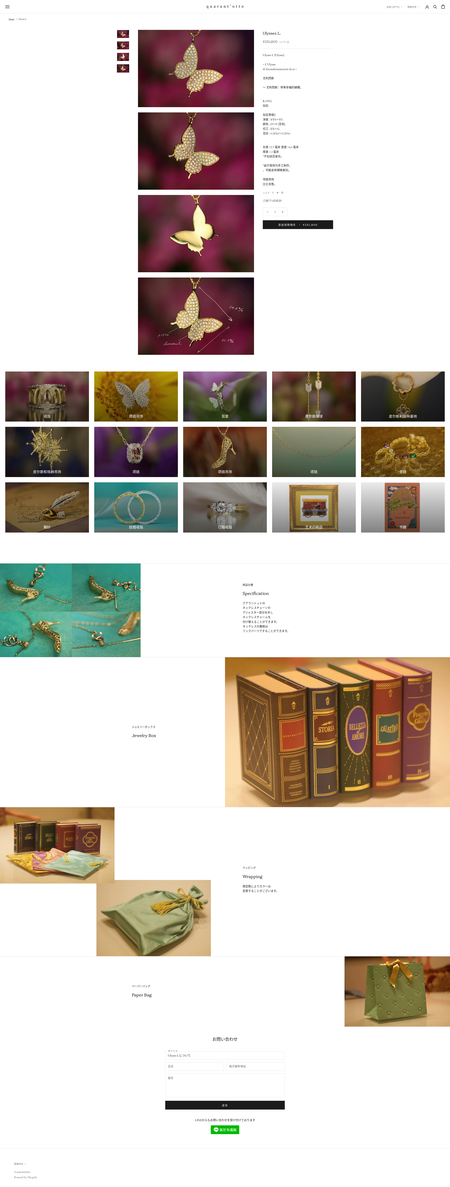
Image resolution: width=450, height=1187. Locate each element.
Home (11, 19)
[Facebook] (273, 193)
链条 (265, 184)
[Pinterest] (282, 193)
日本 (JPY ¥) (393, 6)
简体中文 (412, 6)
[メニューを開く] (7, 6)
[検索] (435, 6)
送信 (225, 1105)
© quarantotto (22, 1171)
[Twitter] (278, 193)
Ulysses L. (22, 19)
